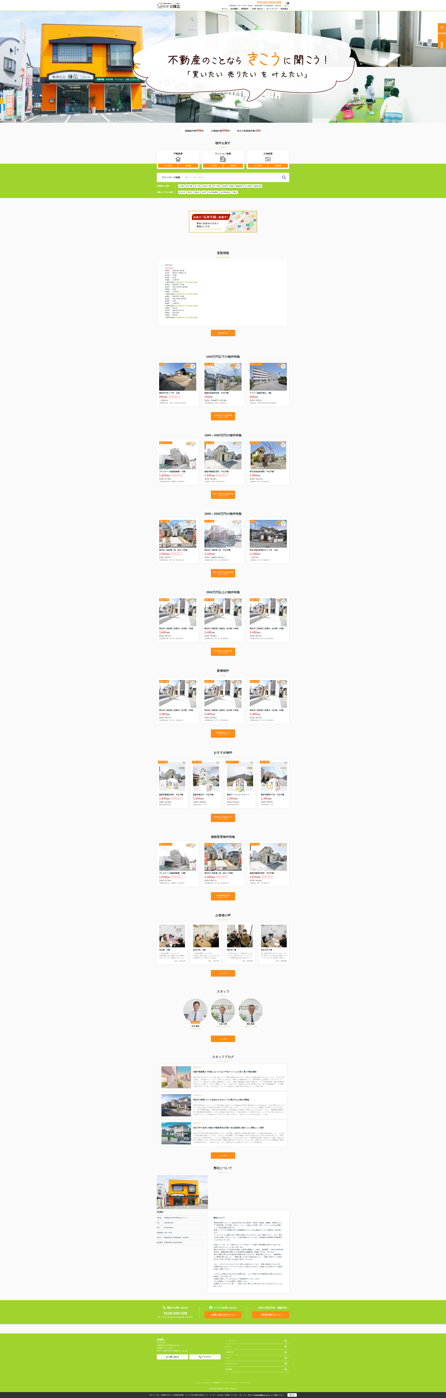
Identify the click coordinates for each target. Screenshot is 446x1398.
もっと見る (223, 1039)
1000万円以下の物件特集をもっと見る (223, 416)
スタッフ (228, 1346)
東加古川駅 (207, 186)
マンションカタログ (203, 1382)
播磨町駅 (239, 186)
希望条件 (245, 9)
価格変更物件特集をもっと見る (223, 896)
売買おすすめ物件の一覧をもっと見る (223, 818)
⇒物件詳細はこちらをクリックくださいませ (181, 282)
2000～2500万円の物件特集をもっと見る (223, 573)
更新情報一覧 (223, 333)
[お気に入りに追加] (192, 366)
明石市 (190, 192)
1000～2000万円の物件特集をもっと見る (223, 494)
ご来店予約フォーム (270, 1314)
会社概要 (234, 9)
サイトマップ (271, 9)
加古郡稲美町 (225, 192)
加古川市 (182, 192)
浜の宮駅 (247, 186)
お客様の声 (229, 1352)
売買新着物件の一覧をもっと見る (223, 733)
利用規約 (217, 1382)
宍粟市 (234, 192)
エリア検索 (168, 165)
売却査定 (284, 9)
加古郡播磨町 (213, 192)
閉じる (292, 1395)
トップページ (230, 1341)
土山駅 (181, 186)
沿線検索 (188, 165)
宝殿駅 (231, 186)
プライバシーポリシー (230, 1382)
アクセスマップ (231, 1363)
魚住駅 (224, 186)
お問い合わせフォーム (223, 1314)
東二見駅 (198, 186)
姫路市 (197, 192)
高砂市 (204, 192)
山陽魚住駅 (257, 186)
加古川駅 (189, 186)
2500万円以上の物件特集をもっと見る (223, 651)
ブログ (227, 1358)
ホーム (224, 9)
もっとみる (223, 973)
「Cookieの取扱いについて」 (262, 1395)
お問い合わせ (257, 9)
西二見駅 (216, 186)
